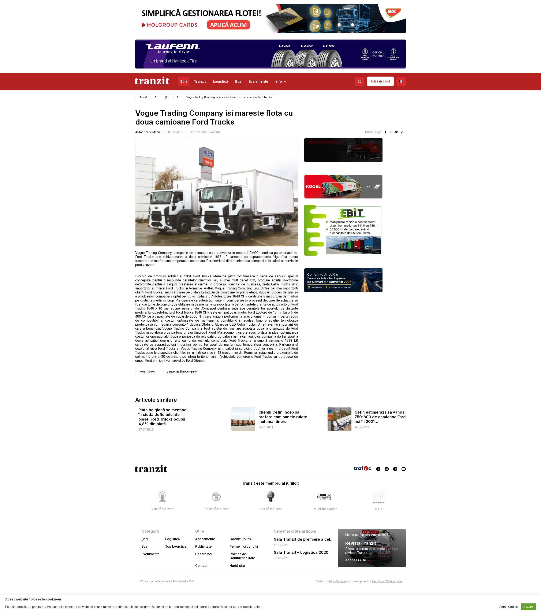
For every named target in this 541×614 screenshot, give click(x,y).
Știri (183, 81)
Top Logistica (176, 546)
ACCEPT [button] (528, 606)
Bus (238, 81)
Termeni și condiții (244, 546)
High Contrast (337, 581)
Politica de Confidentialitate (242, 556)
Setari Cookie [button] (508, 607)
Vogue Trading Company (182, 371)
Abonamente (205, 539)
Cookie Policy (240, 539)
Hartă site (237, 566)
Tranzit (200, 81)
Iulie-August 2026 (376, 534)
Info (278, 81)
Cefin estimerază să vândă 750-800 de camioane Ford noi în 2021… (380, 417)
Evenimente (258, 81)
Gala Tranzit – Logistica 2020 (301, 552)
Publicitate (203, 546)
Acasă (143, 97)
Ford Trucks (147, 371)
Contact (201, 566)
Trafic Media (152, 132)
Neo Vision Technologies (387, 581)
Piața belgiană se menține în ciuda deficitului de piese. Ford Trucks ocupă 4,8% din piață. (162, 417)
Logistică (220, 81)
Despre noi (203, 554)
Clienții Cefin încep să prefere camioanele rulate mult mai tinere (282, 417)
